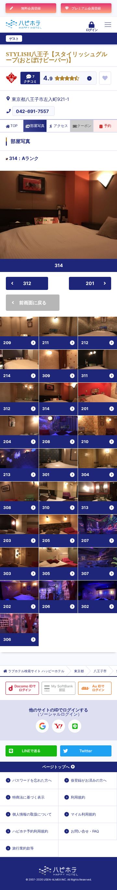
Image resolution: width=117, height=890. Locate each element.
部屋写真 (37, 125)
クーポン (84, 125)
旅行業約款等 (23, 848)
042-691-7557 (32, 111)
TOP (14, 125)
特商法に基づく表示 (28, 797)
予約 (107, 125)
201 (90, 283)
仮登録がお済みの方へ (89, 780)
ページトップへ (56, 766)
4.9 (48, 78)
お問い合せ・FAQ (85, 831)
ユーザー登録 (34, 38)
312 (27, 283)
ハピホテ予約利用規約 (30, 831)
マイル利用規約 (83, 814)
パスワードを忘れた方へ (32, 780)
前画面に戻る (32, 302)
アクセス (61, 125)
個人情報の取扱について (32, 814)
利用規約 (78, 797)
